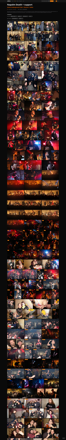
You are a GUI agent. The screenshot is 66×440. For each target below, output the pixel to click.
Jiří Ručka (20, 18)
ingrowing (19, 16)
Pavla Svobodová (14, 18)
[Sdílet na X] (21, 9)
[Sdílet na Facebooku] (20, 9)
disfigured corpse (13, 16)
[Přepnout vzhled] (54, 1)
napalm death (25, 16)
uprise (30, 16)
